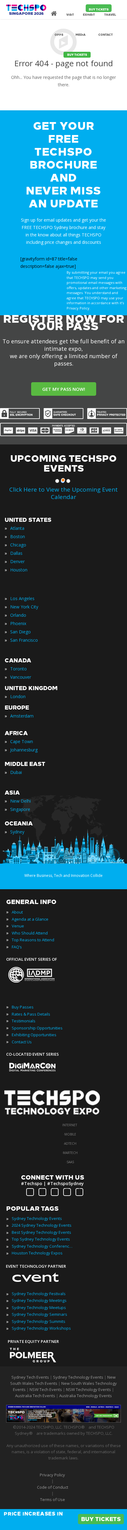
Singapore (20, 809)
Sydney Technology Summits (38, 1321)
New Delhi (20, 801)
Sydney (17, 832)
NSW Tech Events (46, 1389)
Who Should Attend (30, 933)
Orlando (18, 615)
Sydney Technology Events (37, 1218)
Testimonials (23, 1021)
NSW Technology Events (88, 1389)
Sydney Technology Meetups (39, 1307)
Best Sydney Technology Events (41, 1232)
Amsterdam (22, 716)
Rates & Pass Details (31, 1014)
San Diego (20, 632)
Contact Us (22, 1042)
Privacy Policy (52, 1475)
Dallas (16, 553)
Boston (17, 536)
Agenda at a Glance (30, 919)
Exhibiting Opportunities (34, 1034)
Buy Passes (23, 1007)
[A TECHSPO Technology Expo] (56, 1115)
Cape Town (21, 741)
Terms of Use (52, 1499)
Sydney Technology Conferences (42, 1246)
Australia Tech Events (35, 1395)
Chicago (18, 545)
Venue (18, 926)
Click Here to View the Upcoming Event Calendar (63, 493)
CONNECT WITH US (52, 1177)
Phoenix (18, 623)
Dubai (16, 772)
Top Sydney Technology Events (41, 1239)
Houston (18, 570)
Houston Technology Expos (37, 1253)
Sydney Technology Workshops (41, 1328)
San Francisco (24, 640)
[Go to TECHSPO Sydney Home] (26, 12)
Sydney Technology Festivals (39, 1293)
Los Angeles (22, 598)
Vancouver (20, 677)
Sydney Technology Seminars (39, 1314)
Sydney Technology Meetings (39, 1300)
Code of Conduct (52, 1487)
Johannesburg (24, 750)
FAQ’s (17, 947)
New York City (24, 607)
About (17, 912)
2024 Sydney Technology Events (42, 1225)
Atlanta (17, 528)
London (18, 696)
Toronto (18, 669)
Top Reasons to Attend (33, 940)
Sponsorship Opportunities (37, 1028)
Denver (17, 561)
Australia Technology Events (85, 1395)
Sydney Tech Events (30, 1377)
